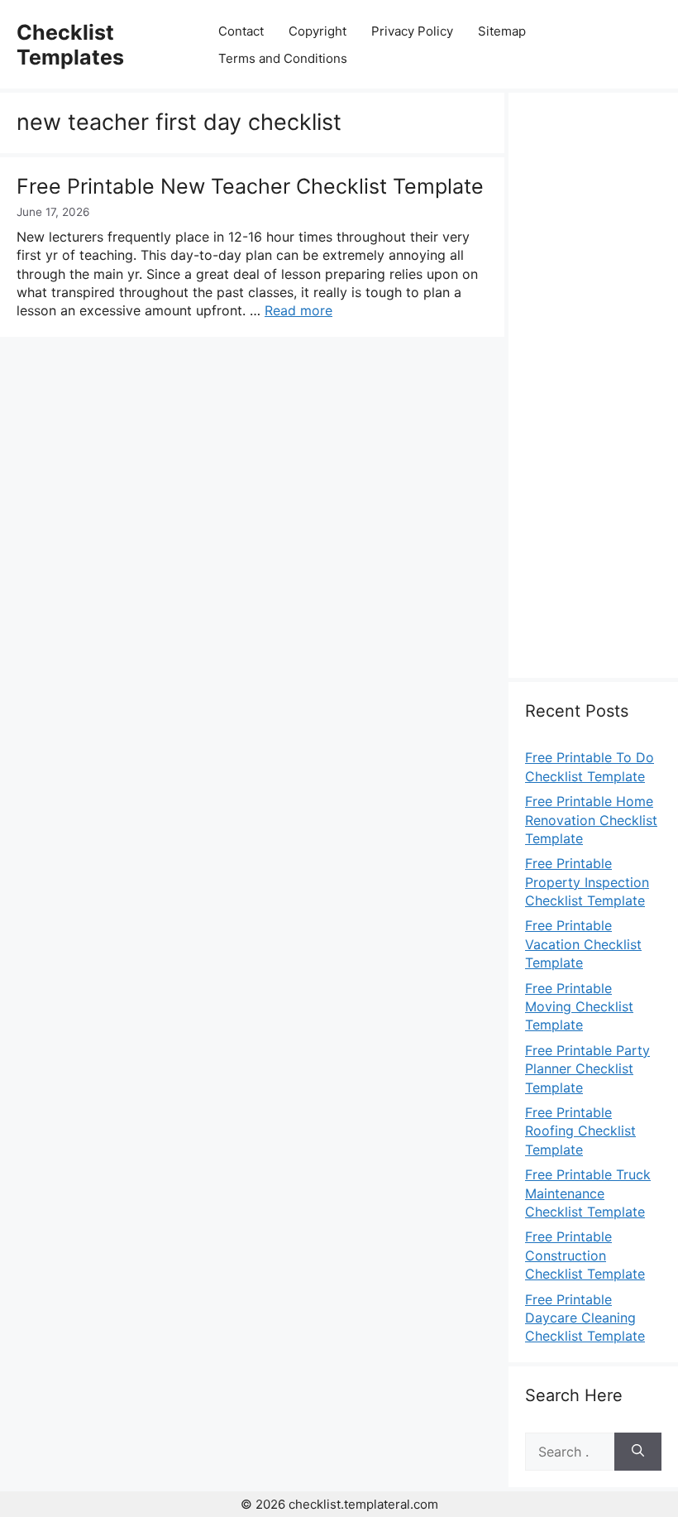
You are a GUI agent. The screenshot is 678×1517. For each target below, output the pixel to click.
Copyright (317, 31)
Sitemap (502, 31)
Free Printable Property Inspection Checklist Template (587, 882)
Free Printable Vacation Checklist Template (583, 944)
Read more (298, 310)
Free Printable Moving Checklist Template (579, 1007)
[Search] (637, 1452)
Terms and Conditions (282, 58)
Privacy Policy (412, 31)
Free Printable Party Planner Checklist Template (587, 1069)
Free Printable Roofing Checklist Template (580, 1131)
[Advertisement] (593, 394)
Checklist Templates (70, 45)
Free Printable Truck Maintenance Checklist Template (588, 1193)
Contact (241, 31)
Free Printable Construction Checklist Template (585, 1255)
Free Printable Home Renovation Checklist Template (591, 820)
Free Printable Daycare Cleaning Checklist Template (585, 1318)
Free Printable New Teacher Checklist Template (250, 186)
